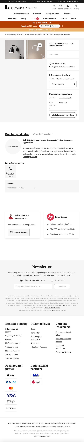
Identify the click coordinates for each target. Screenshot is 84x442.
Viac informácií (42, 134)
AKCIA (49, 26)
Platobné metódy (12, 351)
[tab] (17, 134)
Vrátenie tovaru (11, 347)
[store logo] (21, 7)
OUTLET (64, 19)
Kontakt (8, 339)
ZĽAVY (33, 19)
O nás (33, 329)
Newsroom (35, 343)
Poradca (43, 347)
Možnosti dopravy (12, 343)
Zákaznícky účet (12, 358)
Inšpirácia (34, 347)
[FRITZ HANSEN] (13, 146)
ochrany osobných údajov (52, 308)
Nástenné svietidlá (36, 35)
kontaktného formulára (64, 305)
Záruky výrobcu (11, 354)
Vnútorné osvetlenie (23, 35)
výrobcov (52, 310)
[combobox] (54, 6)
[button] (40, 45)
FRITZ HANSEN (65, 98)
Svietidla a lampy (10, 35)
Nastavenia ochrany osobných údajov (19, 423)
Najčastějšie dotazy (13, 335)
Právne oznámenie (63, 352)
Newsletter (35, 333)
